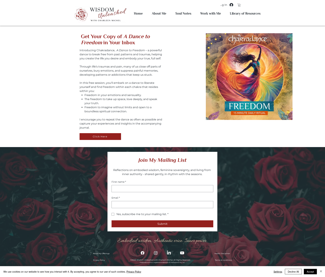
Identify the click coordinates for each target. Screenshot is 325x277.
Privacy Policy (133, 271)
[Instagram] (155, 253)
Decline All (293, 271)
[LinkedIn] (169, 253)
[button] (239, 4)
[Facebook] (142, 253)
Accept (310, 271)
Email (116, 197)
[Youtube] (182, 253)
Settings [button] (278, 271)
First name (119, 181)
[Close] (321, 271)
